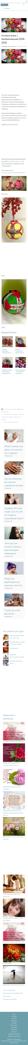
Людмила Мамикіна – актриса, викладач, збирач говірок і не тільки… (13, 417)
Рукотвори (5, 412)
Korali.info (15, 1042)
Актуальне (7, 409)
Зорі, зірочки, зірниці (11, 422)
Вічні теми (14, 1032)
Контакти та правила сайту (14, 1039)
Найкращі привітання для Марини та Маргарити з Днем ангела (13, 813)
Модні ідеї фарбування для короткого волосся (13, 582)
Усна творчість (14, 1025)
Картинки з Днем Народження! (13, 741)
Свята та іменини (9, 990)
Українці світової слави (14, 1034)
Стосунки (14, 1016)
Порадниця (14, 1020)
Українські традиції (9, 999)
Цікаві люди (14, 1029)
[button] (23, 5)
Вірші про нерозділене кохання (13, 985)
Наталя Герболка (17, 409)
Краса (14, 1014)
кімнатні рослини (21, 1041)
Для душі (14, 1018)
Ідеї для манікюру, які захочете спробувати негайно (13, 482)
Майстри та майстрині (14, 1036)
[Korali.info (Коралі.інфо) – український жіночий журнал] (4, 5)
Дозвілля (14, 1023)
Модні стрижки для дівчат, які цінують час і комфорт (13, 449)
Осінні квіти (14, 648)
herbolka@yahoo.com (15, 161)
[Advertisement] (14, 78)
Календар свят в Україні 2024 (13, 993)
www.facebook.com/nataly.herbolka (13, 173)
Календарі (6, 996)
